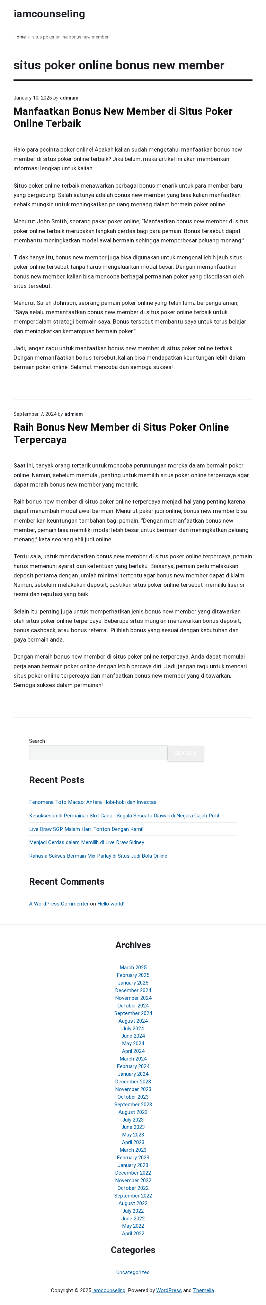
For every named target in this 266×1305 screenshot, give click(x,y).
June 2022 (133, 1219)
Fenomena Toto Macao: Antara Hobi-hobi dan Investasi (93, 802)
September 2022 (133, 1196)
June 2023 (133, 1127)
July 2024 (133, 1028)
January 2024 (133, 1074)
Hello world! (110, 904)
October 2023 (133, 1097)
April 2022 (133, 1233)
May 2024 (133, 1043)
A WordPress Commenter (59, 904)
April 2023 (133, 1142)
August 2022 (133, 1203)
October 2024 (133, 1006)
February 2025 (133, 975)
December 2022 (133, 1173)
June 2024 (133, 1036)
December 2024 (133, 990)
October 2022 (133, 1188)
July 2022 (133, 1211)
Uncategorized (133, 1272)
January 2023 (133, 1165)
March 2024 (133, 1059)
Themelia (203, 1290)
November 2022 (133, 1180)
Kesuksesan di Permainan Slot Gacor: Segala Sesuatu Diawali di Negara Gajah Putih (125, 816)
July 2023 (133, 1120)
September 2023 (133, 1104)
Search (37, 741)
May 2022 (133, 1226)
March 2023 (133, 1150)
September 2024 (133, 1013)
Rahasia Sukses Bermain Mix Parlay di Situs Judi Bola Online (98, 856)
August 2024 (133, 1021)
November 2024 (133, 998)
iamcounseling (108, 1290)
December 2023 (133, 1082)
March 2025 (133, 967)
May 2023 (133, 1135)
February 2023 (133, 1157)
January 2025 (133, 983)
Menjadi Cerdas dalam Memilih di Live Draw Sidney (86, 842)
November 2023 (133, 1089)
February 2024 (133, 1066)
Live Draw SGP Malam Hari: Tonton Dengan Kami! (86, 829)
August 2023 (133, 1112)
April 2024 (133, 1051)
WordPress (169, 1290)
